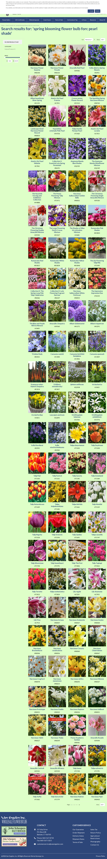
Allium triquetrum (97, 324)
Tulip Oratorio (57, 535)
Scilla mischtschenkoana (57, 446)
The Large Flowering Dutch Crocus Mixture (57, 230)
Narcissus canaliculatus (57, 649)
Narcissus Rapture (77, 709)
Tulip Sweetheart (57, 563)
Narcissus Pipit (97, 797)
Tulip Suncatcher (57, 797)
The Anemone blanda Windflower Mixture (97, 163)
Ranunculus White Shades (57, 262)
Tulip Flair (37, 476)
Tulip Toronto (37, 592)
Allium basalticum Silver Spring (37, 99)
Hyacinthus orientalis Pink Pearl (57, 130)
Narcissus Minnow (97, 679)
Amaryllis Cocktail (37, 768)
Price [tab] (6, 55)
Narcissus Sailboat (97, 709)
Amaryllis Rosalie (97, 738)
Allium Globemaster (77, 324)
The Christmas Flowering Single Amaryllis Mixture (97, 196)
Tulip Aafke (37, 797)
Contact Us (94, 845)
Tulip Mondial (97, 504)
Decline (97, 11)
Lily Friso (37, 620)
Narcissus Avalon (97, 620)
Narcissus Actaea (57, 620)
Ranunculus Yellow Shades (77, 262)
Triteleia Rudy (37, 354)
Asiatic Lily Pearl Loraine (97, 130)
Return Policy (95, 833)
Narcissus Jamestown (57, 680)
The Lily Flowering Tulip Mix (97, 262)
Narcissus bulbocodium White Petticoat (77, 293)
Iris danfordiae (37, 415)
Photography (95, 842)
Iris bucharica (97, 384)
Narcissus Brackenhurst (37, 649)
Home (2, 25)
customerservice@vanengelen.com (50, 844)
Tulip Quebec (77, 535)
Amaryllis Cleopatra (57, 324)
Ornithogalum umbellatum (97, 416)
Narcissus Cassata (77, 648)
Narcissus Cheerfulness (97, 649)
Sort (83, 39)
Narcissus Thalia (57, 738)
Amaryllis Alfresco (57, 768)
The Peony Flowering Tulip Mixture (57, 196)
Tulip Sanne (77, 768)
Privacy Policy (100, 856)
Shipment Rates (78, 839)
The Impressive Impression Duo (97, 292)
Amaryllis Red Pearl (77, 68)
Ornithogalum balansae (77, 416)
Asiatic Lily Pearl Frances (57, 99)
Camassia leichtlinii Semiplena (77, 355)
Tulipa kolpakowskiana (57, 505)
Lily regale (77, 592)
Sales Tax (93, 829)
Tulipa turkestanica (57, 592)
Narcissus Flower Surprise (37, 69)
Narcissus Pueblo (57, 709)
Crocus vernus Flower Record (77, 99)
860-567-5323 (46, 840)
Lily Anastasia (97, 592)
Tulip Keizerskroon (37, 504)
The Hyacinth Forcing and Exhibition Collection (37, 197)
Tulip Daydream (97, 445)
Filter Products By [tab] (12, 42)
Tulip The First (77, 563)
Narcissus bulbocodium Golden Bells (77, 196)
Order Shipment (79, 833)
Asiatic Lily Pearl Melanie (37, 162)
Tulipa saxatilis (97, 535)
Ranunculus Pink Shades (97, 229)
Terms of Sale (78, 842)
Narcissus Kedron (77, 797)
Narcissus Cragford (37, 679)
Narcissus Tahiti (37, 738)
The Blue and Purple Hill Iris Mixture (37, 325)
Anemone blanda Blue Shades (77, 162)
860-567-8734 (48, 838)
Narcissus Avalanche (77, 620)
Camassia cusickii (57, 354)
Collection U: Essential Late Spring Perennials (57, 163)
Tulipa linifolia (77, 504)
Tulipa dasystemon (77, 445)
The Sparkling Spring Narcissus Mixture (97, 99)
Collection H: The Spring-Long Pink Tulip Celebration (37, 293)
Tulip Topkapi (97, 563)
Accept (91, 11)
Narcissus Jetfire (77, 679)
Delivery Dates (78, 836)
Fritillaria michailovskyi (57, 385)
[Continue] (79, 804)
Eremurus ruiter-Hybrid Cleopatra (37, 385)
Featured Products (10, 49)
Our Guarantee (78, 829)
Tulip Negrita (37, 535)
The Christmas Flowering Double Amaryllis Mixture (37, 230)
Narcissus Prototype (37, 709)
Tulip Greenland (97, 476)
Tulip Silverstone (37, 563)
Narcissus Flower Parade (57, 69)
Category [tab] (8, 46)
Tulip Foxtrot (57, 476)
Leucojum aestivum (57, 415)
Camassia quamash (97, 354)
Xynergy (38, 856)
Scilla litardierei (37, 445)
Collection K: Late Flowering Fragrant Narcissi (57, 293)
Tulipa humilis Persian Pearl (77, 130)
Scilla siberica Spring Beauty (97, 69)
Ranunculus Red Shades (37, 262)
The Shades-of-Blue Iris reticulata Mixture (77, 230)
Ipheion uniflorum (77, 384)
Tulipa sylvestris (97, 768)
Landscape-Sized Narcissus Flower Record (37, 131)
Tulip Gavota (77, 476)
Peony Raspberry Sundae (77, 739)
